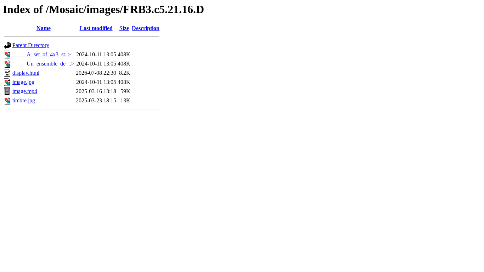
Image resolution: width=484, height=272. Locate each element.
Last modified (96, 28)
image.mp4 (24, 91)
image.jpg (23, 82)
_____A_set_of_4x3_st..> (41, 54)
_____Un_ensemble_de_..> (43, 64)
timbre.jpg (23, 100)
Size (124, 28)
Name (43, 28)
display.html (25, 73)
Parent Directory (30, 45)
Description (145, 28)
